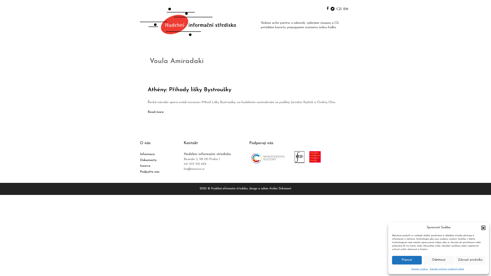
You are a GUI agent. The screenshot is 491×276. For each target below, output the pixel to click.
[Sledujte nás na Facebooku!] (328, 8)
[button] (483, 228)
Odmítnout (439, 260)
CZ (338, 9)
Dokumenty (148, 160)
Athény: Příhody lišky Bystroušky (189, 90)
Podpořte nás (149, 171)
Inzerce (145, 166)
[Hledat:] (319, 8)
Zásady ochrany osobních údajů (447, 269)
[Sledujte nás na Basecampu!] (332, 8)
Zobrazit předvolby (470, 260)
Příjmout (407, 260)
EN (345, 9)
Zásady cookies (419, 269)
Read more (156, 112)
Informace (147, 154)
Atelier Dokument (280, 188)
